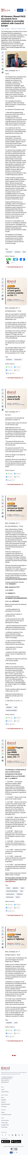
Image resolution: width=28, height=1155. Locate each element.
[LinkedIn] (19, 1135)
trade (21, 891)
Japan (22, 888)
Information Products (6, 1114)
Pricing (2, 1112)
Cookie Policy (4, 1127)
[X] (9, 1135)
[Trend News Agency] (5, 1068)
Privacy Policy (4, 1122)
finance (17, 897)
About (2, 1097)
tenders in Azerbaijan (11, 710)
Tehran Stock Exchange (11, 891)
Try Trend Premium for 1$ (15, 267)
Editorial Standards (5, 1104)
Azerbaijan (17, 251)
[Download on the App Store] (5, 1141)
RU (16, 1152)
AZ (14, 1152)
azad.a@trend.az (10, 881)
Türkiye (8, 888)
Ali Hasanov (9, 251)
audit (15, 707)
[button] (2, 52)
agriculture (15, 888)
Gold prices (9, 359)
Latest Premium (5, 1091)
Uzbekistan (9, 1022)
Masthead (3, 1099)
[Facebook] (5, 1135)
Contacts (3, 1102)
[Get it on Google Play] (16, 1141)
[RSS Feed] (22, 1135)
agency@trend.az (5, 1082)
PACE (24, 251)
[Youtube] (12, 1135)
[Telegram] (15, 1135)
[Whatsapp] (2, 1135)
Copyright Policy (5, 1124)
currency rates (18, 359)
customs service (10, 894)
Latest (2, 1089)
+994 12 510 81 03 (5, 1080)
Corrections (4, 1106)
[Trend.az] (5, 10)
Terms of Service (5, 1120)
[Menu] (25, 10)
